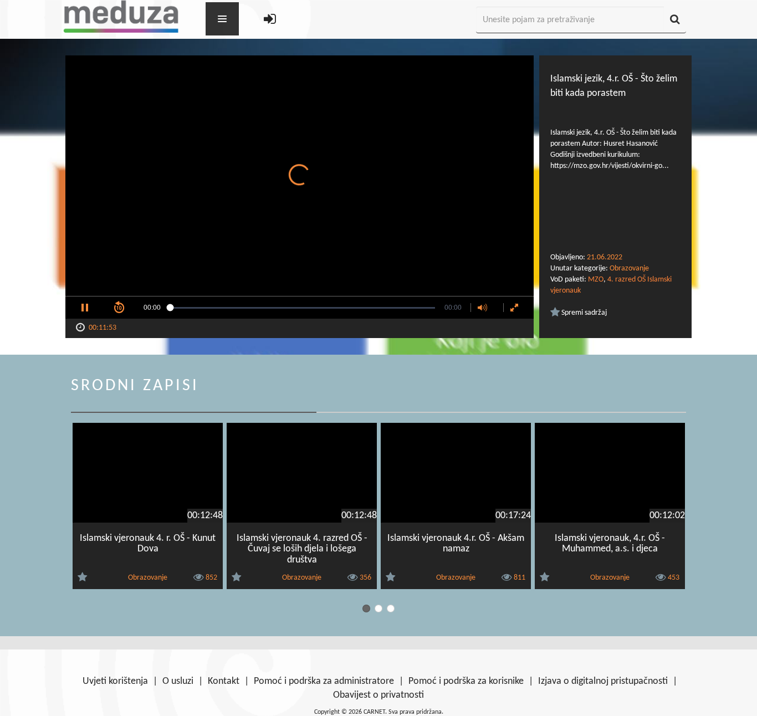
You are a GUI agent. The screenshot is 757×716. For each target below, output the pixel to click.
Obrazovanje (629, 268)
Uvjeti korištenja (115, 681)
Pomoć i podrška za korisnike (466, 681)
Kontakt (223, 681)
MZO (595, 279)
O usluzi (177, 681)
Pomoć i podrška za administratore (324, 681)
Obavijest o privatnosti (378, 695)
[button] (85, 307)
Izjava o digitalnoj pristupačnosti (603, 681)
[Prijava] (270, 20)
